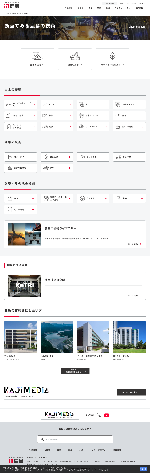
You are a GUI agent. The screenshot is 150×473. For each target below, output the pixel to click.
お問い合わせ (131, 3)
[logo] (16, 461)
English (142, 3)
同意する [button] (143, 469)
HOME (6, 13)
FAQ (122, 3)
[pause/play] (144, 36)
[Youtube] (106, 415)
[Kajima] (11, 5)
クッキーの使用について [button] (99, 470)
